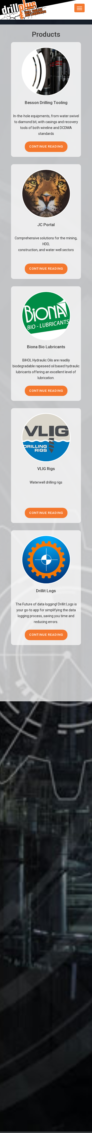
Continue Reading (46, 146)
